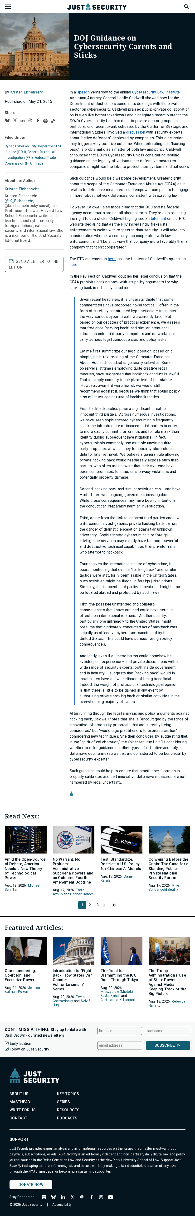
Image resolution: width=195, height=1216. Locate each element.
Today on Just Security (29, 1049)
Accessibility (62, 1204)
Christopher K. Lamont (118, 1000)
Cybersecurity (26, 146)
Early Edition (20, 1043)
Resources (68, 1110)
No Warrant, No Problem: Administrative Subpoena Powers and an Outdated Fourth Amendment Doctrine (73, 871)
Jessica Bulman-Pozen (22, 990)
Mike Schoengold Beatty (164, 887)
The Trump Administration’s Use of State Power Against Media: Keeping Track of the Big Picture (167, 982)
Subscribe (165, 1045)
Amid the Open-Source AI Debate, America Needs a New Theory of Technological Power (25, 868)
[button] (186, 6)
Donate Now (31, 1184)
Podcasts (67, 1118)
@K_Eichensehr (19, 201)
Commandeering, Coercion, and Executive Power (20, 975)
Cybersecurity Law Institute (156, 92)
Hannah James (82, 894)
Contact (18, 1118)
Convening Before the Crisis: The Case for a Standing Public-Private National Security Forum (169, 868)
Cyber (9, 146)
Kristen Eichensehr (26, 92)
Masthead (20, 1102)
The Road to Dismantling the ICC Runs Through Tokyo (119, 975)
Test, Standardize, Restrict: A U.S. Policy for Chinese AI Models (121, 864)
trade (39, 163)
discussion (135, 132)
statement (157, 218)
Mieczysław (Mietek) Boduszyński (117, 994)
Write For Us (23, 1110)
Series (63, 1102)
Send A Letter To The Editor (33, 264)
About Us (19, 1094)
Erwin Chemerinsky (69, 999)
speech (83, 92)
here (112, 259)
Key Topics (68, 1094)
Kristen (22, 189)
